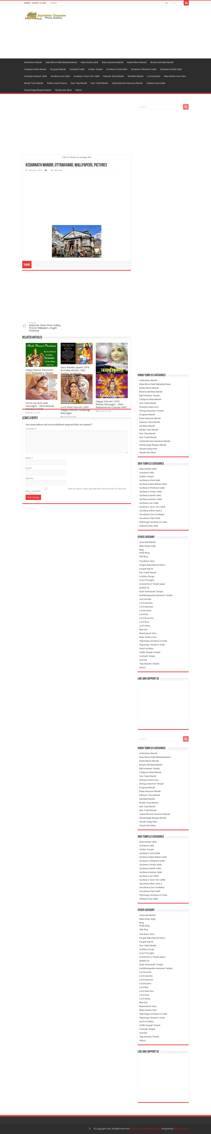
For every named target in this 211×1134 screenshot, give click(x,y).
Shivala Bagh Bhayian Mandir (37, 90)
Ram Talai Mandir (79, 83)
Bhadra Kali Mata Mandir (162, 62)
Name (29, 458)
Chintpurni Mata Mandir (35, 69)
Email (29, 468)
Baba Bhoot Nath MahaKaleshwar (61, 62)
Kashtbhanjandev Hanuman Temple (155, 595)
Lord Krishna (145, 610)
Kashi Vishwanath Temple (151, 591)
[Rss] (166, 3)
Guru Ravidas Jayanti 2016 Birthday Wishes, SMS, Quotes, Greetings (75, 370)
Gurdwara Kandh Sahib (171, 69)
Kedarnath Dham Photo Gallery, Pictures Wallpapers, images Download (45, 327)
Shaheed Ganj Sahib (156, 83)
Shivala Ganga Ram (148, 448)
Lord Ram (143, 614)
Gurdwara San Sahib (60, 76)
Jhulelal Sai (144, 587)
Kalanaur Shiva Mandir (113, 76)
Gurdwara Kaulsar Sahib (35, 76)
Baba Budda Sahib (89, 62)
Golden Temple (95, 69)
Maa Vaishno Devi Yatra (175, 76)
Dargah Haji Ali (146, 568)
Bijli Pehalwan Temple (149, 395)
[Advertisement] (126, 32)
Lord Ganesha (153, 76)
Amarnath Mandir (147, 542)
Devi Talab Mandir (147, 403)
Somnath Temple (147, 656)
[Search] (186, 2)
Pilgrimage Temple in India (152, 644)
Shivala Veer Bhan (63, 90)
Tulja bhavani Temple (149, 663)
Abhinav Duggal (181, 1128)
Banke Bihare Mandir (137, 62)
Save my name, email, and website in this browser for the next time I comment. (76, 489)
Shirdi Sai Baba (146, 648)
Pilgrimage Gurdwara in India (153, 522)
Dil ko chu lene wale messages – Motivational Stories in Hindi (40, 406)
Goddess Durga (146, 576)
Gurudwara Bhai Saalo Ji (150, 510)
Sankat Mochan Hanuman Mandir (127, 83)
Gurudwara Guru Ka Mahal (151, 514)
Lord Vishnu (144, 625)
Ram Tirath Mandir (99, 83)
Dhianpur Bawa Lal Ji (149, 407)
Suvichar (143, 660)
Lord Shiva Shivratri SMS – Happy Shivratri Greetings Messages (76, 410)
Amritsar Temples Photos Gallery (145, 1128)
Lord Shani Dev (146, 618)
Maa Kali (143, 629)
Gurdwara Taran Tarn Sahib (87, 76)
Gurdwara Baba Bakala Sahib (153, 484)
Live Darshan (145, 599)
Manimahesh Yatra (148, 633)
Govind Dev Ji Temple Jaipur (152, 584)
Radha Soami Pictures (57, 83)
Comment (31, 428)
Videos (78, 90)
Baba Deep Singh (147, 546)
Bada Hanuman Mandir (113, 62)
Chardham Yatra (146, 561)
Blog (141, 550)
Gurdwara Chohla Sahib (150, 491)
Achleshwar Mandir (33, 62)
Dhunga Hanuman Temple (151, 410)
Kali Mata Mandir (136, 76)
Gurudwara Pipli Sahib (149, 518)
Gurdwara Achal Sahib (116, 69)
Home (54, 3)
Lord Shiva (144, 622)
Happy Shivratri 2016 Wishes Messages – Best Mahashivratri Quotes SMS (111, 404)
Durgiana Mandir (58, 69)
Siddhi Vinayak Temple (149, 652)
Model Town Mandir (33, 83)
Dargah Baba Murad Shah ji (152, 565)
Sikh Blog (143, 556)
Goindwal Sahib (77, 69)
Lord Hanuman (146, 606)
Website (29, 478)
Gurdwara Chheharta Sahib (143, 69)
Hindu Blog (144, 552)
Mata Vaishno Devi (148, 637)
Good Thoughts (146, 580)
